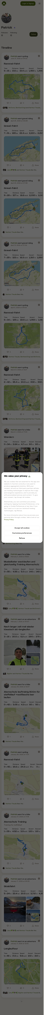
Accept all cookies (22, 528)
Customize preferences (22, 533)
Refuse (22, 538)
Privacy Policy (9, 519)
